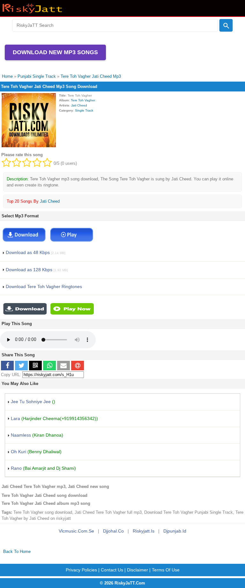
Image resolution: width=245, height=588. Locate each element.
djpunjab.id (174, 531)
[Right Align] (226, 25)
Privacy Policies (81, 569)
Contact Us (112, 569)
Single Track (84, 110)
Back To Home (17, 551)
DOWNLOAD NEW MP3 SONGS (55, 52)
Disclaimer (137, 569)
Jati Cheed (79, 105)
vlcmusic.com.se (76, 531)
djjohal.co (113, 531)
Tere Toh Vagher (83, 100)
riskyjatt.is (143, 531)
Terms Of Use (166, 569)
